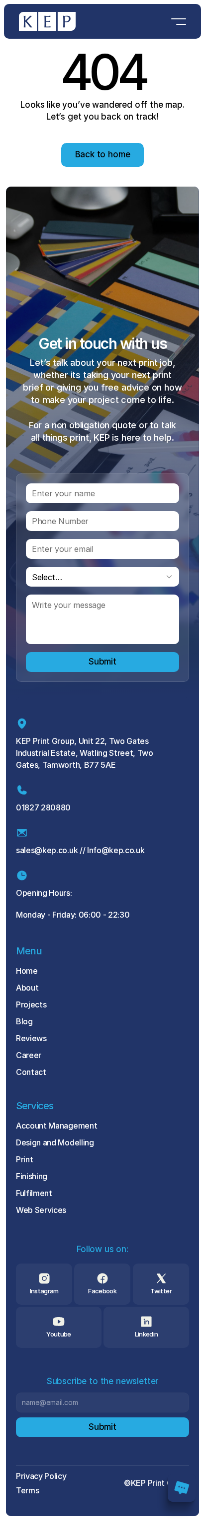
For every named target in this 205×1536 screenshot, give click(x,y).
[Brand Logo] (47, 21)
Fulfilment (34, 1193)
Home (27, 971)
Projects (31, 1004)
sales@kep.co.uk (47, 850)
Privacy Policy (41, 1476)
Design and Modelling (55, 1142)
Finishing (31, 1176)
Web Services (41, 1210)
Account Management (56, 1126)
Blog (24, 1021)
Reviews (31, 1038)
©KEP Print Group (156, 1483)
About (27, 988)
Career (28, 1055)
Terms (27, 1490)
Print (24, 1159)
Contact (31, 1072)
